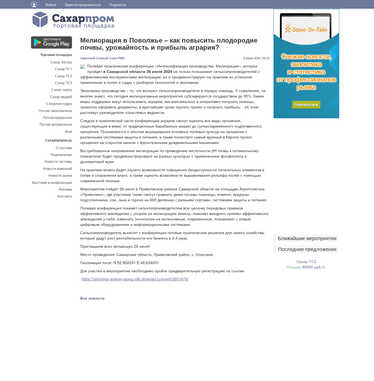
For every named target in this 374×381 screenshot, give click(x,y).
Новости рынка (60, 175)
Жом (68, 131)
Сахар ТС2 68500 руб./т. (306, 264)
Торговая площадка (56, 54)
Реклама (65, 189)
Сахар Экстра (61, 62)
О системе (64, 147)
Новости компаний (57, 168)
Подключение (61, 154)
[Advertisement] (121, 346)
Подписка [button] (117, 4)
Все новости (92, 298)
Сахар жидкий (61, 96)
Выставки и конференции (52, 182)
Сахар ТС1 (63, 68)
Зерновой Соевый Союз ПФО (102, 58)
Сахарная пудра (59, 103)
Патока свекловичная (55, 110)
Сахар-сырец (61, 89)
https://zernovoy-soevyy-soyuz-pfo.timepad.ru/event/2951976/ (135, 279)
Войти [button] (50, 4)
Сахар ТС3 (63, 82)
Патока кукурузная (57, 117)
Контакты (64, 196)
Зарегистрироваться (82, 4)
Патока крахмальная (56, 124)
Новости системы (58, 161)
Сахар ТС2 (63, 75)
